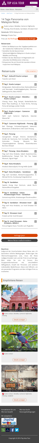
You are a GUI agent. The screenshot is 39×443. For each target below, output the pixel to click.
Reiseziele (18, 9)
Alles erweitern (31, 71)
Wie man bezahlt (7, 412)
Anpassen (8, 440)
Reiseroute (8, 71)
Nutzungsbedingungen (27, 412)
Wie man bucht (25, 410)
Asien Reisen (10, 9)
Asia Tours (9, 13)
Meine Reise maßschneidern (19, 240)
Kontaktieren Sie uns (8, 410)
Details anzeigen (19, 320)
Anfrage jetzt (19, 235)
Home (2, 9)
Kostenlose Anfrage (27, 38)
